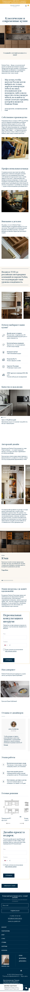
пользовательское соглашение (19, 900)
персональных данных (11, 651)
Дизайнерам (22, 958)
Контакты (4, 950)
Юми (5, 558)
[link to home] (15, 6)
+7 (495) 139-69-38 (15, 916)
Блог (3, 935)
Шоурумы (4, 946)
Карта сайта (24, 976)
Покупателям (6, 931)
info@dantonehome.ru (15, 918)
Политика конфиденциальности (11, 976)
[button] (1, 417)
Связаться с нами (9, 885)
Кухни (20, 955)
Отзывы (4, 942)
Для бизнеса (22, 961)
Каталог (4, 927)
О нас (3, 938)
